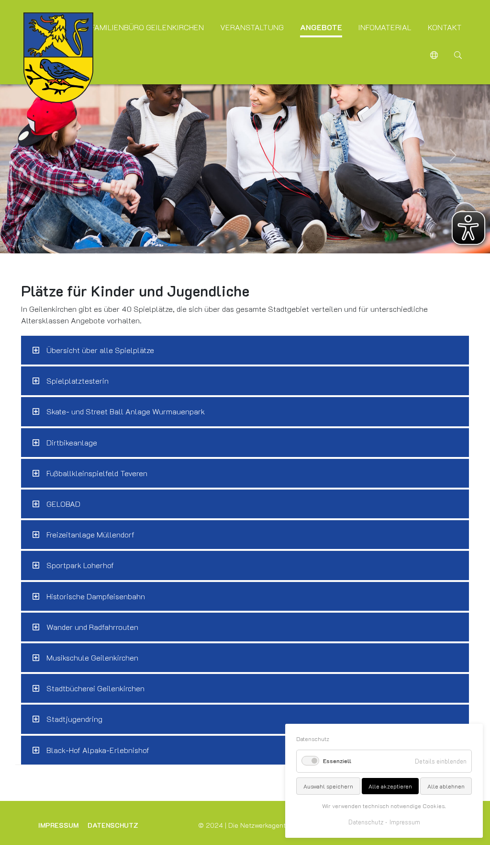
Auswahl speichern (328, 786)
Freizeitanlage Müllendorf (90, 534)
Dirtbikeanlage (71, 442)
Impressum (58, 825)
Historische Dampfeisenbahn (95, 596)
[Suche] (458, 56)
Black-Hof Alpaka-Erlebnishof (97, 750)
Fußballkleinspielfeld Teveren (96, 473)
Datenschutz (113, 825)
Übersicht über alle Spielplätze (100, 350)
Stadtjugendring (74, 719)
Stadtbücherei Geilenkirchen (95, 688)
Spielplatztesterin (77, 381)
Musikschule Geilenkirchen (92, 657)
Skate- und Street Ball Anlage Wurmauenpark (125, 411)
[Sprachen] (434, 56)
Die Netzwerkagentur (260, 825)
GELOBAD (63, 504)
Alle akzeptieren (390, 786)
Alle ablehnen (446, 786)
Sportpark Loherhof (80, 565)
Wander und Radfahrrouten (92, 627)
